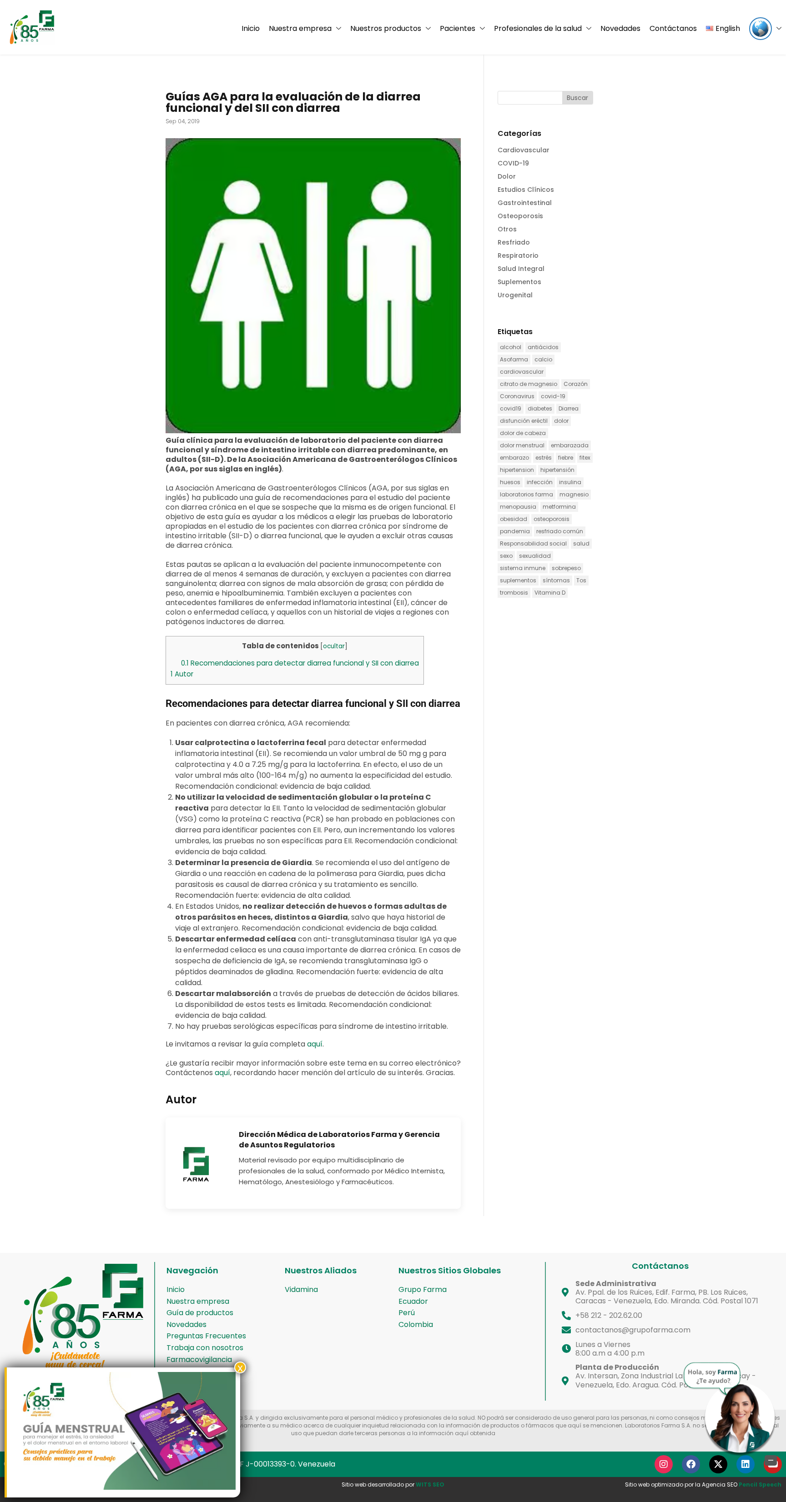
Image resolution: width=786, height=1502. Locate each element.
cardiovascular (522, 372)
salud (581, 543)
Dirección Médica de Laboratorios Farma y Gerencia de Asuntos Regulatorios (339, 1140)
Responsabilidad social (533, 543)
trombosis (514, 592)
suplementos (518, 580)
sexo (506, 556)
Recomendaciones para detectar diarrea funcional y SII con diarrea (300, 663)
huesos (510, 482)
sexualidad (535, 556)
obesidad (513, 519)
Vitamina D (549, 592)
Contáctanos (673, 28)
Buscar (577, 97)
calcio (543, 359)
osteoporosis (551, 519)
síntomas (556, 580)
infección (540, 482)
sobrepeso (566, 568)
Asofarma (514, 359)
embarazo (514, 457)
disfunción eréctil (524, 421)
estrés (543, 457)
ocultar (334, 646)
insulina (570, 482)
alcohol (510, 347)
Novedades (620, 28)
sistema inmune (522, 568)
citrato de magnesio (528, 384)
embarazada (570, 445)
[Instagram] (664, 1464)
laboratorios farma (526, 494)
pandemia (515, 531)
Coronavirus (517, 396)
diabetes (540, 408)
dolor (561, 421)
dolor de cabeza (523, 433)
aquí (314, 1044)
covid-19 (553, 396)
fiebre (565, 457)
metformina (559, 507)
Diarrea (569, 408)
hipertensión (557, 470)
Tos (581, 580)
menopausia (518, 507)
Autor (182, 674)
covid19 (510, 408)
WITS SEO (430, 1484)
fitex (584, 457)
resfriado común (559, 531)
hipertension (517, 470)
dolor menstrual (522, 445)
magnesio (574, 494)
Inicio (251, 28)
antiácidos (543, 347)
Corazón (576, 384)
